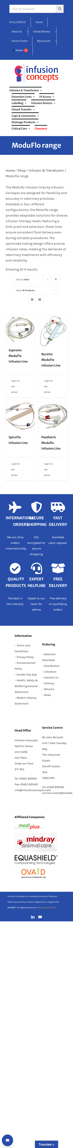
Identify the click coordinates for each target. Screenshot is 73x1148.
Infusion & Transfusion (46, 170)
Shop (22, 170)
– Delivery (48, 683)
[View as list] (39, 299)
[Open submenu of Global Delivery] (56, 31)
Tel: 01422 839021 (26, 778)
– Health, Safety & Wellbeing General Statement (26, 686)
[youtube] (40, 917)
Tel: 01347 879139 (53, 787)
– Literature (49, 671)
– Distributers (51, 666)
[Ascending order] (56, 279)
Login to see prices (15, 386)
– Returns (48, 689)
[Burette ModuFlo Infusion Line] (53, 331)
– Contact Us (50, 677)
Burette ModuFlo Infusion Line (50, 359)
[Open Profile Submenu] (56, 41)
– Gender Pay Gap (26, 674)
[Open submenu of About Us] (27, 31)
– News (46, 695)
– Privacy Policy (24, 657)
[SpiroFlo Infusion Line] (20, 416)
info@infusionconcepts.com (33, 790)
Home (10, 170)
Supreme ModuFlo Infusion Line (18, 355)
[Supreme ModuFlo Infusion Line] (20, 329)
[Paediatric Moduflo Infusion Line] (53, 416)
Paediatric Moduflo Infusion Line (50, 442)
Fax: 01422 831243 (26, 784)
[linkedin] (32, 917)
